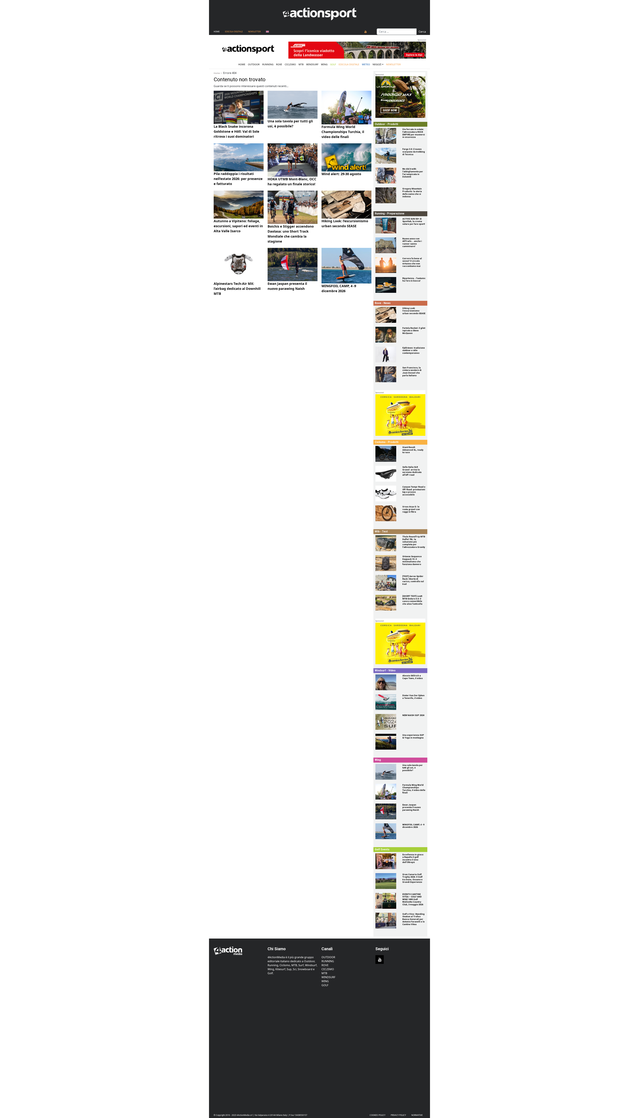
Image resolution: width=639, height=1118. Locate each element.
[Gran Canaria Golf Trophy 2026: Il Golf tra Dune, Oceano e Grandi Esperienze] (386, 881)
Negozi (377, 64)
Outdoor (254, 64)
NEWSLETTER (254, 31)
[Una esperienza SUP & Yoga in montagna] (386, 742)
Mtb (301, 64)
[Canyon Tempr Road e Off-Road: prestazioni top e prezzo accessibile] (386, 493)
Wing (324, 64)
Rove (279, 64)
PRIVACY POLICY (398, 1115)
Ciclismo (290, 64)
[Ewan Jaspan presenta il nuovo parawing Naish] (386, 811)
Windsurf (312, 64)
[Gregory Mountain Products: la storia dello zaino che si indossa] (386, 195)
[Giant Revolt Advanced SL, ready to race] (386, 454)
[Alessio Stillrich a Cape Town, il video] (386, 682)
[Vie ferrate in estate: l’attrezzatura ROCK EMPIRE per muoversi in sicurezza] (386, 136)
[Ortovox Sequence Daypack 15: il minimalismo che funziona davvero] (386, 563)
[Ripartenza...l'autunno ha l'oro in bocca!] (386, 285)
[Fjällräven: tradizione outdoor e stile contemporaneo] (386, 354)
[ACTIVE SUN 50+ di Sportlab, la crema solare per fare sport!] (386, 225)
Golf (324, 985)
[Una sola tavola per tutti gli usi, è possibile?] (386, 772)
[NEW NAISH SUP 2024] (386, 722)
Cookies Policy (377, 1115)
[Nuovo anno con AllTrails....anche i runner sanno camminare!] (386, 245)
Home (217, 31)
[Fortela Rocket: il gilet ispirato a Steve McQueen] (386, 335)
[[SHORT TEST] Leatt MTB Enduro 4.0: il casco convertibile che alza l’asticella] (386, 603)
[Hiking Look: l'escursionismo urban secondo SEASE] (386, 315)
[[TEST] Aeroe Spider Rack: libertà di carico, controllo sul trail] (386, 583)
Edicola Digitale (234, 31)
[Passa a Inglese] (267, 31)
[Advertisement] (239, 1048)
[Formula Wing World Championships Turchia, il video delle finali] (386, 792)
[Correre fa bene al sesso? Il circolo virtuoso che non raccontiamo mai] (386, 265)
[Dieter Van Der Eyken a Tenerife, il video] (386, 702)
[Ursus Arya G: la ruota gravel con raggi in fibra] (386, 513)
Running (267, 64)
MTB (324, 973)
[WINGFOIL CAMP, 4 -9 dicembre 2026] (386, 831)
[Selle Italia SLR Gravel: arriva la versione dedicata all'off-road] (386, 474)
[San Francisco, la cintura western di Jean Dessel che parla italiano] (386, 374)
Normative (417, 1115)
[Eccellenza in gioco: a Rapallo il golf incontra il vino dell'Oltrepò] (386, 861)
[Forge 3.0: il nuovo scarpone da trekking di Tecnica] (386, 156)
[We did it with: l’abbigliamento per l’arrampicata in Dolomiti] (386, 175)
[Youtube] (365, 31)
